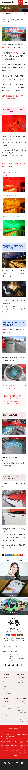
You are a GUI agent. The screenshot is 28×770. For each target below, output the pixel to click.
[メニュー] (25, 2)
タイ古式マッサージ (6, 708)
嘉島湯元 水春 (14, 755)
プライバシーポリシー (21, 712)
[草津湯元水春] (14, 622)
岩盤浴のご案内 (19, 682)
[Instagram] (12, 665)
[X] (8, 763)
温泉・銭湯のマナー (20, 684)
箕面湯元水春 (7, 741)
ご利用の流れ (5, 686)
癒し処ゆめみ (5, 706)
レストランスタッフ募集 (21, 703)
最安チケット (20, 3)
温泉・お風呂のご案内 (21, 677)
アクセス (4, 684)
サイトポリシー (19, 715)
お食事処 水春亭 (5, 701)
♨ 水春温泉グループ (14, 728)
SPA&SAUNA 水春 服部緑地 (7, 736)
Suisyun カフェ (5, 703)
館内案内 (4, 688)
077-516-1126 (15, 646)
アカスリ (4, 711)
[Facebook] (5, 665)
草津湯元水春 (7, 750)
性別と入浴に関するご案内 (22, 721)
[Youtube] (17, 665)
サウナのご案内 (19, 680)
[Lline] (12, 555)
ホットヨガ (4, 715)
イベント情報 (5, 691)
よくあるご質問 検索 (6, 693)
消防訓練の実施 (19, 710)
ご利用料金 (4, 677)
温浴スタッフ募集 (20, 701)
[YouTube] (17, 763)
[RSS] (22, 665)
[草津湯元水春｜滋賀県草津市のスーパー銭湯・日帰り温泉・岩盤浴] (8, 3)
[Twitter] (8, 665)
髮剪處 (3, 713)
